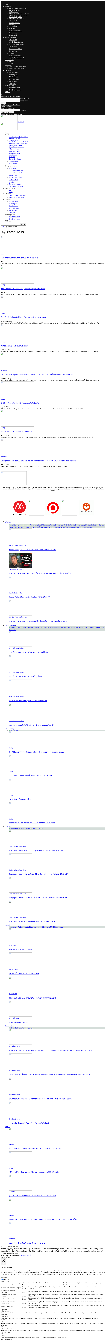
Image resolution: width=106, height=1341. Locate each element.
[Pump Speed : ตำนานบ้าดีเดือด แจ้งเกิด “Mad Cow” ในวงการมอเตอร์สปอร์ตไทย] (20, 892)
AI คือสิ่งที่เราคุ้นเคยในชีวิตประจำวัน (14, 346)
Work (10, 61)
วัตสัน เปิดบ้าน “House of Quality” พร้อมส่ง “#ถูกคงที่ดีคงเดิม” (23, 289)
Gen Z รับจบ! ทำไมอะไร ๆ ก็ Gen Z (21, 799)
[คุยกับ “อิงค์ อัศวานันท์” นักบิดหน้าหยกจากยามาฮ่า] (20, 1237)
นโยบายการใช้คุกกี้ (25, 1255)
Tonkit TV (8, 6)
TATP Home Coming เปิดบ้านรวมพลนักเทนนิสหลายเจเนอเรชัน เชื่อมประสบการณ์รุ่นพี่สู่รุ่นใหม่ (43, 1219)
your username (24, 98)
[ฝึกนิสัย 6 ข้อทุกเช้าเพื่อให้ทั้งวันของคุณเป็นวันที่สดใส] (17, 397)
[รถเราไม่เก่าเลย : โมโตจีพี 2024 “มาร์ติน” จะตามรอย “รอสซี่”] (20, 719)
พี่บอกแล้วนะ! (13, 51)
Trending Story (9, 85)
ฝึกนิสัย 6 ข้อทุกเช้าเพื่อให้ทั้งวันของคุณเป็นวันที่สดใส (20, 403)
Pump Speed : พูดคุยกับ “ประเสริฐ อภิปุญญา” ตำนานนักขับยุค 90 (32, 921)
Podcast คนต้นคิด (10, 37)
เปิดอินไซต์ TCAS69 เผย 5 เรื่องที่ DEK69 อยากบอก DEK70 (30, 776)
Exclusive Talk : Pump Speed (17, 66)
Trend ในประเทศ (14, 88)
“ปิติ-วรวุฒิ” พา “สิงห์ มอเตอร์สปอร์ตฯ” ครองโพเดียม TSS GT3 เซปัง (34, 1172)
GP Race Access (13, 12)
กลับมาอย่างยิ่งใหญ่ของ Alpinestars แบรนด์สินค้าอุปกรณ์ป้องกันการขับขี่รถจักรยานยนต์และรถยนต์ (37, 375)
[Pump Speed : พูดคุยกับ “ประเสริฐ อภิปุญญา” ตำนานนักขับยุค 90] (20, 916)
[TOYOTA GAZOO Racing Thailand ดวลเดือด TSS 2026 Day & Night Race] (20, 1143)
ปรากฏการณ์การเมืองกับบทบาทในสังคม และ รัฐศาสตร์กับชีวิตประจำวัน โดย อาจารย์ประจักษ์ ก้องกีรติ (38, 461)
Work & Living (9, 60)
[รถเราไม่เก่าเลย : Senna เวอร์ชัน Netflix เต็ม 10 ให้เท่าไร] (20, 646)
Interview (8, 65)
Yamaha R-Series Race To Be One (19, 13)
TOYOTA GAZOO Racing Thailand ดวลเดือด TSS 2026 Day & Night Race (35, 1148)
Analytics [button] (3, 1320)
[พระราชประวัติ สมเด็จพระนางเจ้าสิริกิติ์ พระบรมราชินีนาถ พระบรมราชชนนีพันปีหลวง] (20, 1092)
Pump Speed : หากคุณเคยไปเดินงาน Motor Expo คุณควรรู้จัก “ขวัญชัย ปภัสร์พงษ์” (38, 874)
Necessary (6, 1279)
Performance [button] (4, 1314)
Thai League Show (14, 25)
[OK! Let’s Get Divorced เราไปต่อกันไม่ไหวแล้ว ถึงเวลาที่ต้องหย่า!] (20, 992)
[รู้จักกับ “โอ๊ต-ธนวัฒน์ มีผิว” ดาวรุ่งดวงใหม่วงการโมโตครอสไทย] (20, 1190)
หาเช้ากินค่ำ (13, 40)
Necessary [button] (4, 1277)
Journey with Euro (14, 10)
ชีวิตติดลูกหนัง (13, 75)
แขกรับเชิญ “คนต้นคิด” (16, 58)
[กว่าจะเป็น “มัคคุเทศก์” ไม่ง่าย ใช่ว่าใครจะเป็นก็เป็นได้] (20, 1117)
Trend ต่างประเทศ (14, 90)
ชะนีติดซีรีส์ (13, 81)
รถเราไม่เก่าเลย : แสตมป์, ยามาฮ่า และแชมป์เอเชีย (28, 701)
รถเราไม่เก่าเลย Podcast (16, 44)
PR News (7, 92)
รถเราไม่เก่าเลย (14, 79)
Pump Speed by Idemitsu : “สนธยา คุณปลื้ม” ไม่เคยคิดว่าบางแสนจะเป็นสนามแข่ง (38, 621)
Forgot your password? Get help (10, 105)
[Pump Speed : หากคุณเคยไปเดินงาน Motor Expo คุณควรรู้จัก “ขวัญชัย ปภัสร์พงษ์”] (20, 868)
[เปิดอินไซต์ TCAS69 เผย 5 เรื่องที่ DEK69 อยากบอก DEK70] (20, 770)
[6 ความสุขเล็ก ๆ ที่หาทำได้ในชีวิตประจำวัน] (17, 426)
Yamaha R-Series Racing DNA (18, 15)
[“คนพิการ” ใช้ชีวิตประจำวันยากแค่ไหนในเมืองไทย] (17, 252)
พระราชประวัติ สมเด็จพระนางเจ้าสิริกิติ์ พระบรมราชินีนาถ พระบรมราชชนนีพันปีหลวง (40, 1099)
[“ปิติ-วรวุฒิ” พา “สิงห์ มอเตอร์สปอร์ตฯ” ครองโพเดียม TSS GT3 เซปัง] (20, 1166)
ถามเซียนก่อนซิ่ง (14, 23)
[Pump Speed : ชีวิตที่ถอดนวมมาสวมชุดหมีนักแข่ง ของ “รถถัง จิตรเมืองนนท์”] (20, 845)
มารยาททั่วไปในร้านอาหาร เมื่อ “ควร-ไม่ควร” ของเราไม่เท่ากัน (32, 823)
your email (23, 110)
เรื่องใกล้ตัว (12, 53)
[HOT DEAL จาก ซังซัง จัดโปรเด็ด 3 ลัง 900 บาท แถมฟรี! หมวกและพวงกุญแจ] (20, 746)
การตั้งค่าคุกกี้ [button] (5, 1255)
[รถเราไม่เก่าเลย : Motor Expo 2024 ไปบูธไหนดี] (20, 670)
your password (24, 101)
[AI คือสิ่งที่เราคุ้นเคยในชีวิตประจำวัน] (17, 340)
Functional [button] (4, 1309)
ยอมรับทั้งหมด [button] (14, 1255)
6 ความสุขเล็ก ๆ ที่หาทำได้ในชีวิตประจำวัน (16, 432)
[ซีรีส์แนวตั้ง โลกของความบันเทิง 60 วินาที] (20, 967)
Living (11, 63)
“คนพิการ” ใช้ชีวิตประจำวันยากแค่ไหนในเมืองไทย (19, 258)
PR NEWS (4, 370)
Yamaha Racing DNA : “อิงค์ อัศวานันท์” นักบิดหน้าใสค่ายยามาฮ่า (32, 550)
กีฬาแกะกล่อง (13, 33)
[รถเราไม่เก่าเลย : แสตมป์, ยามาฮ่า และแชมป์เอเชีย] (20, 694)
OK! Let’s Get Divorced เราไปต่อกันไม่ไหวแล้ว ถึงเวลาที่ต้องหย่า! (32, 998)
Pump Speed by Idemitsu (16, 18)
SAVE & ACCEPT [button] (6, 1339)
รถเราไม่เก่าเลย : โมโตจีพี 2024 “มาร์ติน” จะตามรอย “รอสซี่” (31, 725)
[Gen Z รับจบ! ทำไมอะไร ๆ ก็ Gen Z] (20, 793)
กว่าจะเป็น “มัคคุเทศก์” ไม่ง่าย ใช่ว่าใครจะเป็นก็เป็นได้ (29, 1123)
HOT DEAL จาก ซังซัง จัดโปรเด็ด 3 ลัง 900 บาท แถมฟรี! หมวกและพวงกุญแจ (37, 752)
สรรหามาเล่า (13, 46)
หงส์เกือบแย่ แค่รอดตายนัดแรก (20, 950)
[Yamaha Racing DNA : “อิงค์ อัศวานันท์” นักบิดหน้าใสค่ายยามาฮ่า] (20, 543)
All (10, 525)
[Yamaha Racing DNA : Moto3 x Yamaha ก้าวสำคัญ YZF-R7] (20, 591)
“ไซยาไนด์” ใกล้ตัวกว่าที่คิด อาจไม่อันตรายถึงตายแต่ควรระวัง (23, 317)
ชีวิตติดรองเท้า (13, 77)
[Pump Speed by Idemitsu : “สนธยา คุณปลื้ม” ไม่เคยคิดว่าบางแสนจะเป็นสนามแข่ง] (20, 615)
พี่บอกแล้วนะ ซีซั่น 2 (15, 49)
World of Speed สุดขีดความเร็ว (18, 8)
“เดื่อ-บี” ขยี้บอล (14, 20)
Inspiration (8, 70)
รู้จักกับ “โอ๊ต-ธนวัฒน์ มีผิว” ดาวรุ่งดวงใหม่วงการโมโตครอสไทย (32, 1196)
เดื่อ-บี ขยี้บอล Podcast (16, 42)
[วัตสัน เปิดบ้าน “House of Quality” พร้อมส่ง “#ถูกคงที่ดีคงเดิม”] (17, 283)
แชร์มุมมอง (12, 84)
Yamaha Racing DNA (15, 17)
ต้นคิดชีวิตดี (13, 35)
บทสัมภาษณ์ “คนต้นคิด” (16, 68)
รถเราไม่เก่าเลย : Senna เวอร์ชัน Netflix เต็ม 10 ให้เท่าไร (29, 652)
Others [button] (3, 1334)
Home (6, 4)
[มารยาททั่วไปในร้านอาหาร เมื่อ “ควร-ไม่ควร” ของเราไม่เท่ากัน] (20, 817)
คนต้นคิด (12, 28)
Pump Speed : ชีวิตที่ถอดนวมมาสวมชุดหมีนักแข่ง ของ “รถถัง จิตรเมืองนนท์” (36, 850)
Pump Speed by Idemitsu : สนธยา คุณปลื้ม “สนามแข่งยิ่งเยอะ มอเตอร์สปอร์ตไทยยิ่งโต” (40, 573)
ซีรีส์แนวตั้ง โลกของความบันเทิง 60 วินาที (24, 974)
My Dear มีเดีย (13, 72)
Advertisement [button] (5, 1327)
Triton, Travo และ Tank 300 (18, 1022)
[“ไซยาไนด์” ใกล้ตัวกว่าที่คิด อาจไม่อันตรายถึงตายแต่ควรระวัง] (17, 311)
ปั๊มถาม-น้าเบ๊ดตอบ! (15, 31)
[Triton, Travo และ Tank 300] (20, 1016)
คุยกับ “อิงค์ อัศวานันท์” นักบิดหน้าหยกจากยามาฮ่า (27, 1243)
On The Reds (13, 26)
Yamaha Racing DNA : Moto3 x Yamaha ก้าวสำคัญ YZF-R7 (29, 597)
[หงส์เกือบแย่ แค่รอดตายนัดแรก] (20, 943)
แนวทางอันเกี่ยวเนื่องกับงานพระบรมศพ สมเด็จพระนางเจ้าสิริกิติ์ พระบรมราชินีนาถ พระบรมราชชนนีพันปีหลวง (49, 1075)
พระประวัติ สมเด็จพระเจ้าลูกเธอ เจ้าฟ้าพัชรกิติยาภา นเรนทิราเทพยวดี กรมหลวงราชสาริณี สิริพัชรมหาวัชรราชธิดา (51, 1050)
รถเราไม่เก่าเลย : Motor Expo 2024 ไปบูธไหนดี (25, 676)
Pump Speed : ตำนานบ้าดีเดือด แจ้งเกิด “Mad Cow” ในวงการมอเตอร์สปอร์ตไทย (38, 898)
